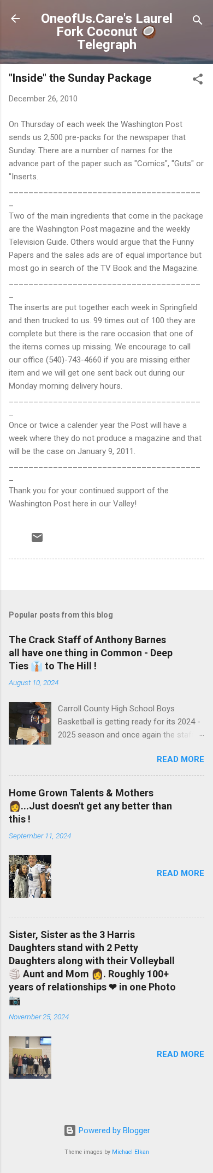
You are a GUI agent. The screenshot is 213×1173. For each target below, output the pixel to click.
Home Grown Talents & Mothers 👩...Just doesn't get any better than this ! (90, 806)
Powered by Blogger (113, 1130)
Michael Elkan (130, 1152)
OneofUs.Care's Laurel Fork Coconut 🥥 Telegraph (107, 31)
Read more (180, 759)
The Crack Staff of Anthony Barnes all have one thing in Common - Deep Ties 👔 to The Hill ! (91, 653)
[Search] (197, 22)
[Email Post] (37, 541)
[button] (197, 80)
